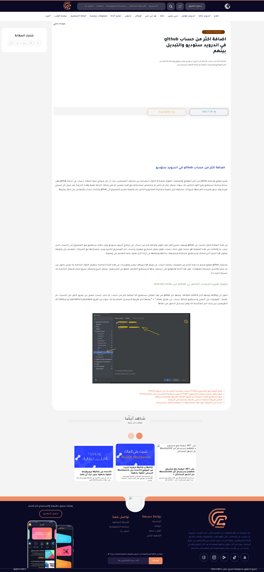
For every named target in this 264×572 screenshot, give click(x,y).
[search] (171, 6)
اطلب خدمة (155, 531)
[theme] (180, 6)
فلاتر (216, 16)
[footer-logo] (215, 518)
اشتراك (155, 561)
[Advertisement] (141, 138)
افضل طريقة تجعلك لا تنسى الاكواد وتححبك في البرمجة (195, 400)
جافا (162, 16)
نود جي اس (150, 16)
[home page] (67, 9)
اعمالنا (100, 6)
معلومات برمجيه (98, 16)
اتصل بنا (89, 6)
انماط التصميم (78, 16)
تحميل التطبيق (50, 514)
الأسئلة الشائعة (137, 6)
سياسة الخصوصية (116, 6)
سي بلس (173, 16)
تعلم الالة (116, 16)
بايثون (128, 16)
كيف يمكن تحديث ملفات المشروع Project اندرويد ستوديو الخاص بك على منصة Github (180, 394)
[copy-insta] (11, 43)
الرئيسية (153, 6)
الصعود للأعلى (154, 536)
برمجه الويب (60, 16)
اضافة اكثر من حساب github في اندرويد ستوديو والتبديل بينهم (195, 45)
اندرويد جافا (204, 16)
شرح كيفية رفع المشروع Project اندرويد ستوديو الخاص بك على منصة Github (185, 391)
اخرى (48, 16)
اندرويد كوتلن (188, 16)
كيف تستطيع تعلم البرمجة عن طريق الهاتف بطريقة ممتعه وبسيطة (188, 397)
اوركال (138, 16)
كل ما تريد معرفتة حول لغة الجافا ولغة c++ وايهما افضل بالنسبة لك (189, 403)
